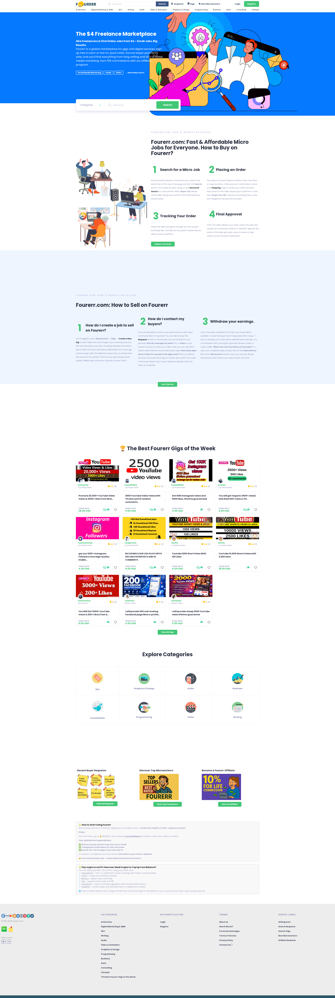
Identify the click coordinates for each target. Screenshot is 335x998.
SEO (120, 9)
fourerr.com (18, 921)
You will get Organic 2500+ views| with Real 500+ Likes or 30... (237, 497)
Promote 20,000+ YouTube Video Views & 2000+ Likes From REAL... (97, 497)
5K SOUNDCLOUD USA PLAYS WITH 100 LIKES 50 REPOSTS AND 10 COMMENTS (143, 556)
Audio (142, 9)
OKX (83, 881)
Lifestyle (255, 9)
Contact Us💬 (226, 945)
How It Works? (226, 926)
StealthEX (85, 886)
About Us (223, 922)
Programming (201, 9)
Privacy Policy (226, 940)
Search (162, 4)
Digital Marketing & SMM (102, 9)
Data (228, 9)
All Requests (284, 922)
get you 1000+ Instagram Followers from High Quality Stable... (94, 556)
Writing (131, 9)
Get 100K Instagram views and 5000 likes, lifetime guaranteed (189, 497)
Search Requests (286, 926)
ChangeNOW (87, 873)
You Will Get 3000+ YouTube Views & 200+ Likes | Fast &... (94, 613)
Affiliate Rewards (287, 940)
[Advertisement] (167, 271)
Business (217, 9)
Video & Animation (158, 9)
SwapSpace (86, 884)
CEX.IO (84, 875)
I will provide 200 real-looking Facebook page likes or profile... (142, 613)
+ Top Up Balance (132, 836)
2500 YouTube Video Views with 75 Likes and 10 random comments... (142, 499)
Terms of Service (227, 935)
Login (237, 4)
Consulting (241, 9)
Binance (85, 878)
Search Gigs (284, 931)
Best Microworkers (287, 935)
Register (251, 4)
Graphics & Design (181, 9)
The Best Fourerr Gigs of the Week (118, 977)
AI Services (81, 9)
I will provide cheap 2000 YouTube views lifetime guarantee (191, 613)
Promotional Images (229, 931)
